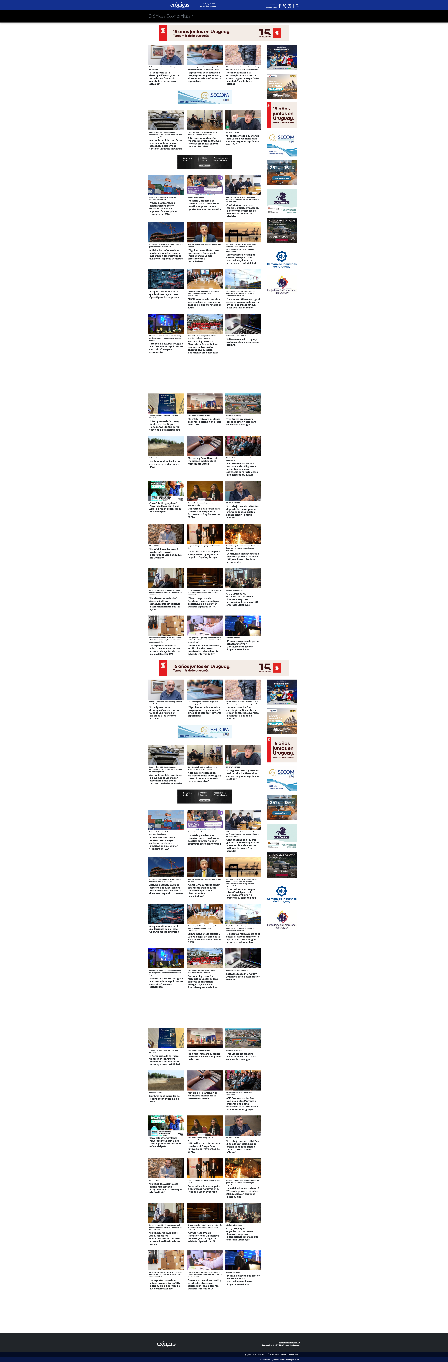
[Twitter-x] (284, 6)
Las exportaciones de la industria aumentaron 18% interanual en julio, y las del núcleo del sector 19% (164, 649)
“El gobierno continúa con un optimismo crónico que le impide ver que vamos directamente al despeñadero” (204, 256)
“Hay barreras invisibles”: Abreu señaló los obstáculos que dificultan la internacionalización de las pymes (164, 604)
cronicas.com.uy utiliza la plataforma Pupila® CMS (280, 1359)
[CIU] (282, 271)
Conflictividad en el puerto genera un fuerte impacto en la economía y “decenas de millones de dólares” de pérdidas (242, 211)
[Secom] (204, 103)
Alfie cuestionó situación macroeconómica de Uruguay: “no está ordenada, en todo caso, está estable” (204, 142)
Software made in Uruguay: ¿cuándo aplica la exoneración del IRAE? (243, 342)
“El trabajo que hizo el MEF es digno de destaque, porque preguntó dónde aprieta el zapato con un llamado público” (242, 512)
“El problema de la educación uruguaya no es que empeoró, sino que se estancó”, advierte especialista (204, 76)
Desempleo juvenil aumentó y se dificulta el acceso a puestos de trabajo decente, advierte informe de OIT (204, 649)
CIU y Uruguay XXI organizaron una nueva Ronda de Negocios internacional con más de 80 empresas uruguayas (242, 599)
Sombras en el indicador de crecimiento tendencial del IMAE (164, 464)
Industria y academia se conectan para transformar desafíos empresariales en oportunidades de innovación (204, 204)
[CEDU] (282, 293)
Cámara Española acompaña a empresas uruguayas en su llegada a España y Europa (204, 554)
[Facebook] (280, 6)
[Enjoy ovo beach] (282, 184)
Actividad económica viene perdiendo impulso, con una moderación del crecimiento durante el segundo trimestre (166, 254)
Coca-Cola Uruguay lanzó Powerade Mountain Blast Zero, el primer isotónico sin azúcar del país (165, 507)
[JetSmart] (282, 98)
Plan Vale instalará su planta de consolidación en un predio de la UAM (204, 422)
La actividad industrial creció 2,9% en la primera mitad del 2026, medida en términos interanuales (242, 558)
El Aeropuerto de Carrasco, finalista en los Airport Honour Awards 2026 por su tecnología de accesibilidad (164, 425)
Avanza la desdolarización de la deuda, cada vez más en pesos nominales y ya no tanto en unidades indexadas (165, 144)
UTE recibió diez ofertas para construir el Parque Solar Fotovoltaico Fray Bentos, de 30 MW (204, 512)
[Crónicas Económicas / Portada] (179, 5)
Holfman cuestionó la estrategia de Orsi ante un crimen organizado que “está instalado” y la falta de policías (242, 78)
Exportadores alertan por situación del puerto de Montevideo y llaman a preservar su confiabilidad (241, 258)
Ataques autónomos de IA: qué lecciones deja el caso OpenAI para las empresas (164, 294)
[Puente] (204, 168)
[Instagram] (290, 6)
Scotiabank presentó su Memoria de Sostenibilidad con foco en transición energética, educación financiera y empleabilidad (203, 347)
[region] (204, 377)
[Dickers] (282, 213)
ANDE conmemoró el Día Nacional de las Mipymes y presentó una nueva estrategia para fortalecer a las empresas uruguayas (242, 469)
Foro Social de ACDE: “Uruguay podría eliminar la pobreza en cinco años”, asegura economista (166, 347)
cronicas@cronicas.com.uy (289, 1342)
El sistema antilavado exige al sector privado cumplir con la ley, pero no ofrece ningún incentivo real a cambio (243, 303)
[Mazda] (282, 242)
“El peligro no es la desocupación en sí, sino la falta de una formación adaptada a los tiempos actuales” (164, 78)
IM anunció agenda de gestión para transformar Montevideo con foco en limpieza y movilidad (243, 645)
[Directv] (282, 69)
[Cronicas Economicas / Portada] (166, 1344)
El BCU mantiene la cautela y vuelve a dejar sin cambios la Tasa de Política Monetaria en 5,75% (204, 303)
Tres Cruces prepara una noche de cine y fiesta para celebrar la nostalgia (241, 422)
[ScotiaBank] (224, 40)
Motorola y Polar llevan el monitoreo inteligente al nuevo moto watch (202, 461)
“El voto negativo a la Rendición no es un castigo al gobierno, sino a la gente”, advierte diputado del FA (204, 602)
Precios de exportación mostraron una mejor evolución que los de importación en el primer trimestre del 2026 (163, 209)
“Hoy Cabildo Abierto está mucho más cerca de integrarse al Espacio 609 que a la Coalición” (165, 553)
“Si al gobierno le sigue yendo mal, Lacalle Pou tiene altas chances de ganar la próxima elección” (242, 140)
